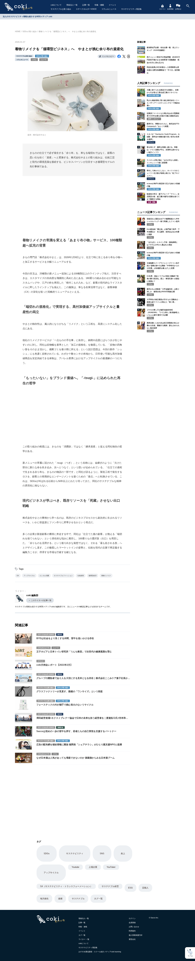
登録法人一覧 (72, 5)
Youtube (75, 867)
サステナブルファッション (63, 575)
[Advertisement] (72, 203)
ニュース (43, 59)
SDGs (47, 853)
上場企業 (93, 867)
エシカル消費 (44, 575)
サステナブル (78, 898)
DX (18, 575)
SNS (102, 853)
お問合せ (178, 9)
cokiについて (56, 5)
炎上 (123, 853)
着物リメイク (106, 575)
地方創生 (44, 898)
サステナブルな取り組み (61, 9)
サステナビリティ (74, 853)
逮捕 (60, 898)
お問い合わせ (134, 927)
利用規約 (132, 931)
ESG (130, 887)
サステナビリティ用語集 (131, 9)
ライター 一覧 (84, 939)
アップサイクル (29, 575)
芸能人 (145, 887)
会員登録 (170, 9)
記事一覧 (86, 5)
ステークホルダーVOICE (86, 9)
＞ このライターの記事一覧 (40, 600)
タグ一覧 (98, 898)
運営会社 (132, 939)
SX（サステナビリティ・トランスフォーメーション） (66, 886)
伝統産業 (81, 575)
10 (138, 194)
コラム (34, 59)
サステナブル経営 (110, 886)
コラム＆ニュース (108, 9)
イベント (112, 5)
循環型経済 (93, 575)
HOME (18, 31)
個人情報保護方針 (135, 935)
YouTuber (111, 867)
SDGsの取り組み (29, 31)
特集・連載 (99, 5)
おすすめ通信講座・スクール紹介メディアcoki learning (100, 952)
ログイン (162, 9)
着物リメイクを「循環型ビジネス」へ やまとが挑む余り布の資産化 (67, 31)
